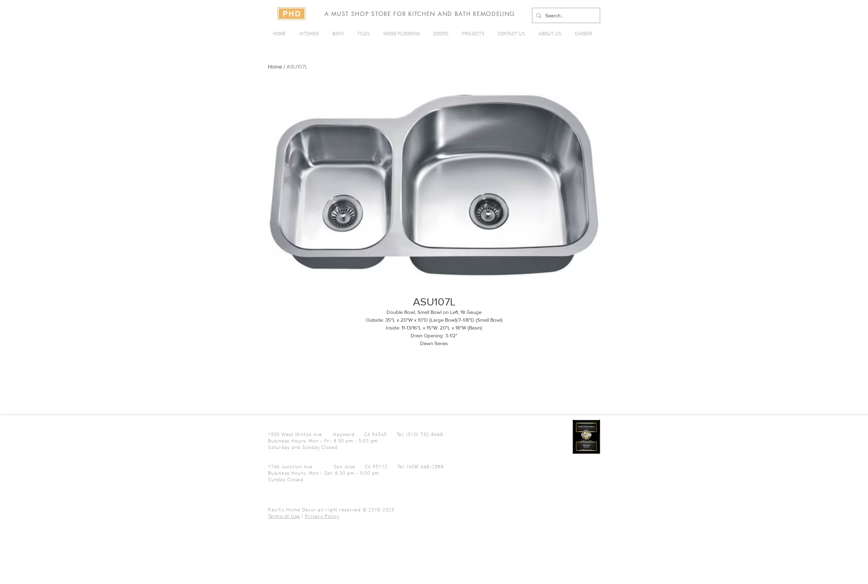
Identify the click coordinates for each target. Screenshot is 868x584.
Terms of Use (284, 516)
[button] (475, 33)
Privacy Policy (322, 516)
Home (275, 67)
